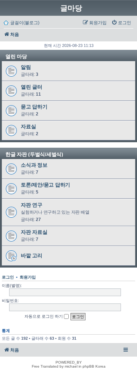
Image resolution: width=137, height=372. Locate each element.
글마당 (71, 8)
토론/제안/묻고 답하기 (45, 185)
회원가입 (28, 277)
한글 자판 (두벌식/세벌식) (34, 154)
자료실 (28, 126)
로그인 (8, 277)
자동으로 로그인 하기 (44, 316)
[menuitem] (121, 22)
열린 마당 (16, 56)
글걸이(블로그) (24, 22)
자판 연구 (31, 205)
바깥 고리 (31, 255)
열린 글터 (31, 87)
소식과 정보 (34, 165)
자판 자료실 (34, 232)
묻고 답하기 (34, 107)
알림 (26, 67)
